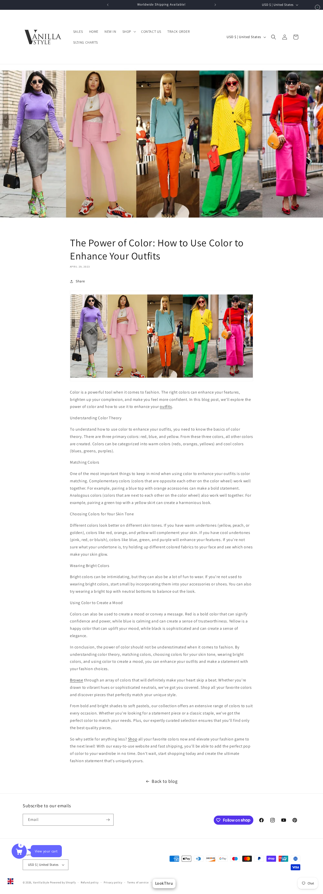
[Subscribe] (107, 820)
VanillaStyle (41, 882)
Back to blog (164, 781)
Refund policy (90, 882)
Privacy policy (113, 882)
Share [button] (80, 281)
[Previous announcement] (107, 5)
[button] (128, 31)
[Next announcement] (215, 5)
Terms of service (137, 882)
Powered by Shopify (63, 882)
